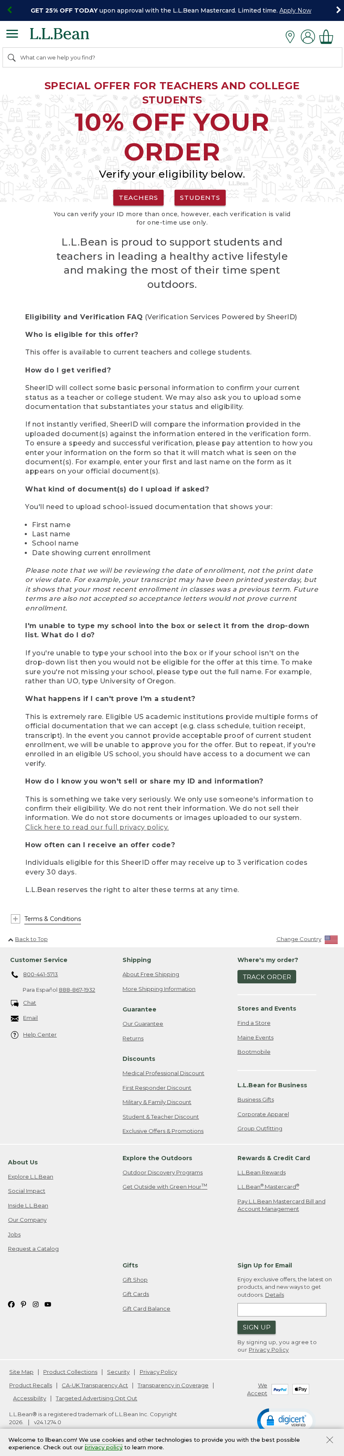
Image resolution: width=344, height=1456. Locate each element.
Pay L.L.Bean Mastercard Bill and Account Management (281, 1205)
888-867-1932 (77, 989)
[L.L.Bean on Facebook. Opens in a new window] (11, 1304)
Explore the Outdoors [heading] (157, 1158)
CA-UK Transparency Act (95, 1385)
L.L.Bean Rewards (261, 1172)
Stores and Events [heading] (266, 1008)
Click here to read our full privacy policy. (97, 827)
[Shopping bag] (328, 36)
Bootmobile (254, 1051)
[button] (286, 1420)
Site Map (21, 1371)
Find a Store (254, 1022)
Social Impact (26, 1190)
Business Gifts (255, 1099)
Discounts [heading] (138, 1059)
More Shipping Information (158, 988)
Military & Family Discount (156, 1102)
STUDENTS (200, 198)
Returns (132, 1038)
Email (30, 1017)
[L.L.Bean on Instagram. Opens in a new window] (35, 1304)
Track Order (267, 977)
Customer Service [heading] (39, 960)
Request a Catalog (33, 1248)
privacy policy (103, 1447)
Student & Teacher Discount (160, 1116)
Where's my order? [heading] (267, 960)
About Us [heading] (23, 1162)
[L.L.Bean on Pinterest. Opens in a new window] (23, 1304)
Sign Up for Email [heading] (264, 1265)
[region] (172, 10)
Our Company (27, 1219)
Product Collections (70, 1371)
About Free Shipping (150, 974)
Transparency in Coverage (173, 1385)
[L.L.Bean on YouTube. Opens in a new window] (47, 1304)
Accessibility (29, 1398)
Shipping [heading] (136, 960)
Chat (29, 1002)
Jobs (14, 1234)
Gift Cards (135, 1293)
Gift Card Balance (146, 1308)
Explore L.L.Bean (30, 1176)
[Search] (12, 57)
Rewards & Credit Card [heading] (273, 1158)
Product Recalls (30, 1385)
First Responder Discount (156, 1087)
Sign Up (257, 1327)
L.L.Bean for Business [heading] (272, 1085)
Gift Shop (135, 1279)
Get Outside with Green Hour (164, 1186)
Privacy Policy (269, 1349)
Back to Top (31, 939)
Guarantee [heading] (139, 1009)
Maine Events (255, 1037)
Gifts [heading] (130, 1265)
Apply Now (295, 10)
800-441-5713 (40, 974)
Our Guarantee (142, 1023)
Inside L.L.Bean (28, 1205)
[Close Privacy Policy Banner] (330, 1441)
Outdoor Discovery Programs (162, 1172)
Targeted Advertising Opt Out (96, 1398)
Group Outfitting (259, 1128)
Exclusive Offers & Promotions (162, 1131)
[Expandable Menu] (12, 35)
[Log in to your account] (308, 36)
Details (274, 1294)
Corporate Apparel (263, 1114)
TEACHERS (138, 198)
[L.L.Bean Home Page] (71, 36)
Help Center (40, 1034)
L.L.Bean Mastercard (268, 1186)
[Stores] (292, 37)
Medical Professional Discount (163, 1073)
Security (118, 1371)
